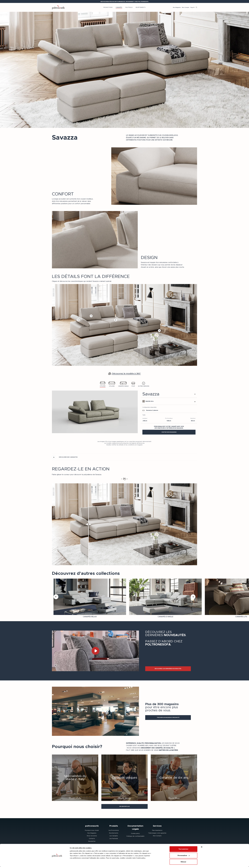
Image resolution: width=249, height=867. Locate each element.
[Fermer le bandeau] (201, 847)
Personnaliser (182, 855)
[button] (169, 432)
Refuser (183, 862)
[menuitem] (108, 7)
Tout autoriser (183, 849)
